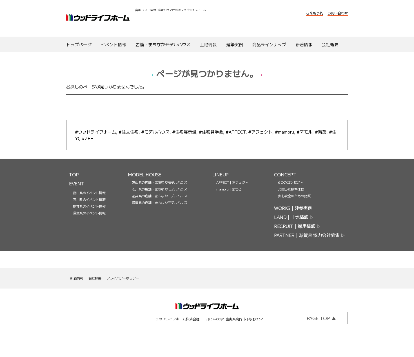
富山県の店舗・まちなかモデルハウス (159, 182)
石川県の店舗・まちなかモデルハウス (159, 189)
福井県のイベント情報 (89, 206)
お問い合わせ (338, 12)
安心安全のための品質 (294, 195)
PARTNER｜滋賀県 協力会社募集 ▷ (309, 235)
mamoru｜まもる (228, 189)
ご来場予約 (314, 12)
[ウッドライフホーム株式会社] (207, 309)
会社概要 (94, 278)
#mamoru (284, 132)
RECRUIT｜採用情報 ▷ (297, 226)
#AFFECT (236, 132)
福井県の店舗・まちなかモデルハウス (159, 195)
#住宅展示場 (184, 132)
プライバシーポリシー (122, 278)
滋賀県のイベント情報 (89, 212)
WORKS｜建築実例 (293, 208)
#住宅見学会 (211, 132)
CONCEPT (285, 174)
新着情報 (76, 278)
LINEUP (220, 174)
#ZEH (88, 138)
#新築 (320, 132)
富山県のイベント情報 (89, 192)
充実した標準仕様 (291, 189)
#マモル (304, 132)
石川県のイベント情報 (89, 199)
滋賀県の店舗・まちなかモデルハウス (159, 202)
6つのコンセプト (290, 182)
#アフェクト (260, 132)
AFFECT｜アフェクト (232, 182)
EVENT (76, 183)
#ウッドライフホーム (95, 132)
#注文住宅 (129, 132)
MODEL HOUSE (144, 174)
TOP (74, 174)
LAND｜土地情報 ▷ (294, 217)
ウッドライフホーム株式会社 (98, 18)
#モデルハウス (155, 132)
